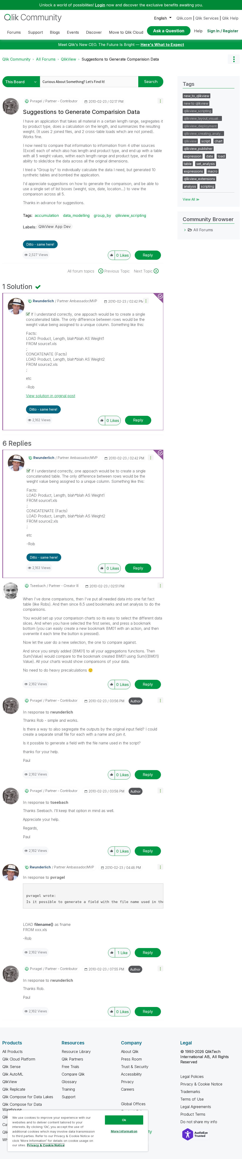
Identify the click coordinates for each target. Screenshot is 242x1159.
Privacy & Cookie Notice (201, 1084)
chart (218, 141)
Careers (127, 1089)
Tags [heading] (188, 84)
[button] (160, 101)
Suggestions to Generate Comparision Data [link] (120, 59)
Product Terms (192, 1114)
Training (68, 1089)
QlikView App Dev (55, 226)
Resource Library (76, 1051)
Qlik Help (230, 18)
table (188, 164)
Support (68, 1096)
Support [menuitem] (35, 32)
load (221, 156)
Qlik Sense (11, 1066)
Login (100, 5)
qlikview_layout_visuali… (202, 118)
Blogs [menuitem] (55, 32)
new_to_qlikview (196, 96)
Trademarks (190, 1091)
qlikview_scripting (130, 215)
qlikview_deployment (200, 126)
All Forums (46, 59)
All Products (12, 1051)
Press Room (131, 1059)
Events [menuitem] (73, 32)
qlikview (190, 141)
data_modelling (76, 215)
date (209, 156)
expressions (193, 171)
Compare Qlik (73, 1074)
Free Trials (70, 1066)
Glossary (69, 1081)
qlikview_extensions (199, 179)
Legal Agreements (195, 1106)
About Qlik (129, 1051)
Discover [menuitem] (94, 32)
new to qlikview (196, 103)
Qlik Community (16, 59)
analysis (190, 186)
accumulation (47, 215)
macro (212, 171)
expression (192, 156)
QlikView (68, 59)
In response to (48, 712)
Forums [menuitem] (14, 32)
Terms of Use (192, 1099)
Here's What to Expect (162, 44)
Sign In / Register (222, 31)
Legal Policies (192, 1076)
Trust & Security (134, 1066)
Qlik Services (207, 18)
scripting (207, 186)
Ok (124, 1120)
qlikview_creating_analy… (203, 134)
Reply (148, 255)
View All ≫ (191, 199)
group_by (102, 215)
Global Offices (133, 1103)
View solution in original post (50, 395)
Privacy (127, 1081)
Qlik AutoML (12, 1074)
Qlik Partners (72, 1059)
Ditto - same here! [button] (40, 244)
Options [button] (234, 59)
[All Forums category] (185, 230)
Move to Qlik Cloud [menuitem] (126, 32)
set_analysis (205, 164)
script (205, 141)
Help (198, 31)
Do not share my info (199, 1121)
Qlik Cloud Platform (18, 1059)
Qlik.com (184, 18)
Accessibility (131, 1074)
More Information (124, 1131)
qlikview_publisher (198, 149)
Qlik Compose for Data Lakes (27, 1096)
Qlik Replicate (13, 1089)
